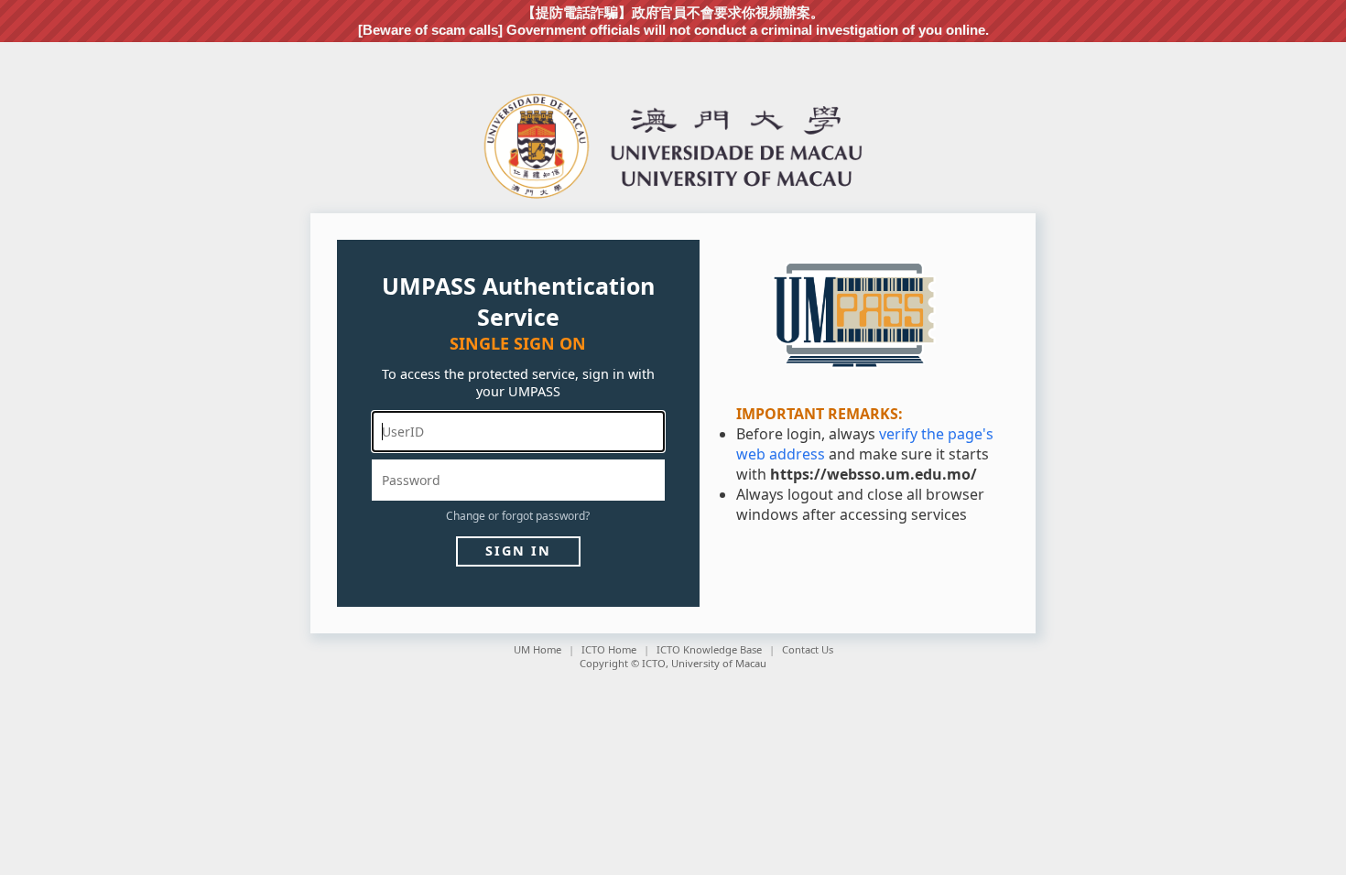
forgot (517, 516)
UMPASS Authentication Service (518, 301)
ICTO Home (608, 649)
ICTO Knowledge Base (709, 649)
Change (465, 516)
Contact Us (807, 649)
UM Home (537, 649)
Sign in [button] (518, 550)
